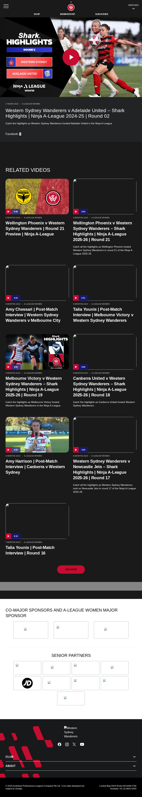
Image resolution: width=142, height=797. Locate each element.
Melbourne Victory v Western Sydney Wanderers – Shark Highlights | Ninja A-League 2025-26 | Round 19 (34, 386)
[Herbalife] (111, 629)
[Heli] (114, 668)
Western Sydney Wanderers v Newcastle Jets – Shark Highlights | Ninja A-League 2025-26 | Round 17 (101, 469)
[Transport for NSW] (114, 683)
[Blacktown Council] (85, 668)
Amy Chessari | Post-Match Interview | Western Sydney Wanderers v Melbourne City (33, 315)
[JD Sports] (27, 683)
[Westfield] (71, 698)
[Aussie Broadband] (27, 668)
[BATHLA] (31, 629)
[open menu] (6, 6)
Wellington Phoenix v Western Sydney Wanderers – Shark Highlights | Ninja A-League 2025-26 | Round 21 (102, 231)
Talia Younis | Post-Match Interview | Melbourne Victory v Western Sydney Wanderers (103, 315)
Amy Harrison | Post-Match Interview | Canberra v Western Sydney (35, 467)
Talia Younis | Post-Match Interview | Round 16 (30, 550)
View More (71, 569)
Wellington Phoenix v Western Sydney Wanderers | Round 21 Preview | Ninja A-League (35, 228)
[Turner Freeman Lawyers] (71, 629)
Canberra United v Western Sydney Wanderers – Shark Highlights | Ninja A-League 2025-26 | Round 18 (99, 386)
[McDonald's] (56, 683)
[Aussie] (56, 668)
